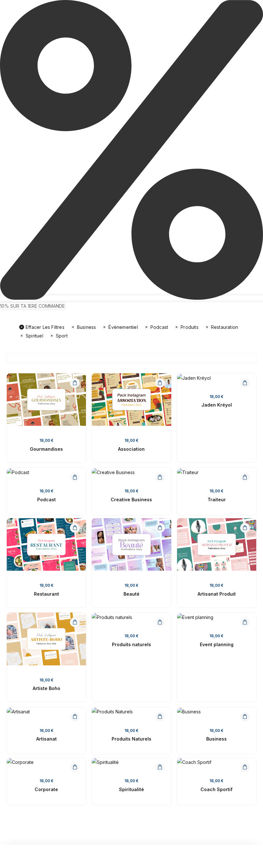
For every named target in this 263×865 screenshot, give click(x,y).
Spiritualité (131, 789)
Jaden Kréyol (216, 405)
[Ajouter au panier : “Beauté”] (160, 528)
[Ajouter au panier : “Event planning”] (245, 622)
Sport (62, 335)
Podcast (159, 327)
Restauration (224, 327)
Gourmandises (46, 449)
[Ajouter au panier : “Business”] (245, 717)
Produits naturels (131, 644)
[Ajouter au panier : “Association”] (160, 383)
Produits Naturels (131, 739)
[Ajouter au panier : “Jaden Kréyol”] (245, 383)
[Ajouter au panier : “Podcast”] (75, 477)
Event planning (216, 644)
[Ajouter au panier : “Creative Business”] (160, 477)
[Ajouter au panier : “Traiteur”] (245, 477)
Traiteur (217, 499)
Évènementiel (123, 327)
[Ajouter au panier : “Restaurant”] (75, 528)
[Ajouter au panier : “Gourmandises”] (75, 383)
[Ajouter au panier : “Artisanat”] (75, 717)
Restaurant (46, 594)
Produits (190, 327)
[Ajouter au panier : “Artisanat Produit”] (245, 528)
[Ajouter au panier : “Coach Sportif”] (245, 767)
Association (131, 449)
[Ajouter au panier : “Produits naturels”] (160, 622)
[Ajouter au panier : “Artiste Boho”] (75, 622)
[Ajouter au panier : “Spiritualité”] (160, 767)
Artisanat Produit (217, 594)
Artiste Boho (46, 688)
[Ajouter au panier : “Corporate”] (75, 767)
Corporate (46, 789)
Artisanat (46, 739)
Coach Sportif (216, 789)
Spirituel (34, 335)
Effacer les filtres (45, 327)
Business (86, 327)
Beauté (131, 594)
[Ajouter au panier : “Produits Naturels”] (160, 717)
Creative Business (131, 499)
